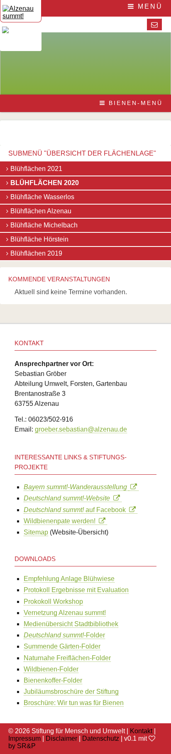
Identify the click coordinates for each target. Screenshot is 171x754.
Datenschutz (100, 738)
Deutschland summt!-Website (68, 498)
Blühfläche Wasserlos (42, 196)
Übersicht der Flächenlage (100, 153)
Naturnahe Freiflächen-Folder (67, 657)
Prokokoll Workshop (53, 601)
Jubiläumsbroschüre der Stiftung (71, 691)
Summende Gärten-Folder (62, 646)
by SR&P (22, 745)
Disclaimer (61, 738)
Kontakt (141, 730)
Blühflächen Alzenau (40, 211)
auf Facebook (76, 509)
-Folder (64, 635)
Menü (149, 6)
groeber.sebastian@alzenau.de (81, 429)
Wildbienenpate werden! (61, 521)
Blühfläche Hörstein (39, 239)
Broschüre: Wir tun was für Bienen (74, 702)
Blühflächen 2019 (36, 253)
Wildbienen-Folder (51, 669)
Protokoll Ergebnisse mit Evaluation (76, 589)
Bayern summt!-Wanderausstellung (76, 486)
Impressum (24, 738)
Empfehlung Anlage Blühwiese (69, 578)
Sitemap (36, 532)
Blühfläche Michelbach (44, 225)
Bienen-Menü (134, 103)
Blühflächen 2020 (44, 182)
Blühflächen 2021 (36, 168)
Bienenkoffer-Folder (53, 680)
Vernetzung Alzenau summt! (65, 612)
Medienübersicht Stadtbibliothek (71, 623)
